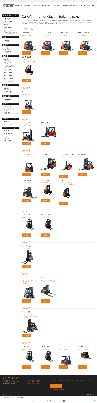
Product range (36, 6)
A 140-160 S (10, 123)
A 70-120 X (10, 108)
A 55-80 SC (7, 99)
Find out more (56, 386)
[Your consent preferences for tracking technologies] (94, 400)
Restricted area (92, 1)
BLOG (78, 6)
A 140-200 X (11, 114)
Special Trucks (51, 6)
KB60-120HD (8, 134)
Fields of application (62, 6)
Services (43, 6)
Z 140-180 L (10, 32)
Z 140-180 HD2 (10, 80)
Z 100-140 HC (8, 73)
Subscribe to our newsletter (58, 389)
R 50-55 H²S (7, 51)
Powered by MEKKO (9, 397)
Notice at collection (38, 401)
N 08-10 (7, 40)
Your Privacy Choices (54, 401)
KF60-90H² (7, 19)
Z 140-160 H (7, 70)
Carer (21, 6)
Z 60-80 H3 (7, 62)
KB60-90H (7, 131)
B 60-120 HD (8, 91)
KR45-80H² (7, 137)
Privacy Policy (21, 397)
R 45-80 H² (7, 48)
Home (17, 6)
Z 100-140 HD (8, 76)
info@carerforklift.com (33, 383)
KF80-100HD (8, 22)
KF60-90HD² (7, 25)
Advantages (27, 6)
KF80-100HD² (8, 28)
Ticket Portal (85, 1)
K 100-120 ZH (8, 140)
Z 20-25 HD (7, 59)
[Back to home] (9, 5)
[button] (4, 394)
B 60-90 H (7, 88)
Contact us (72, 6)
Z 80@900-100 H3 (9, 66)
